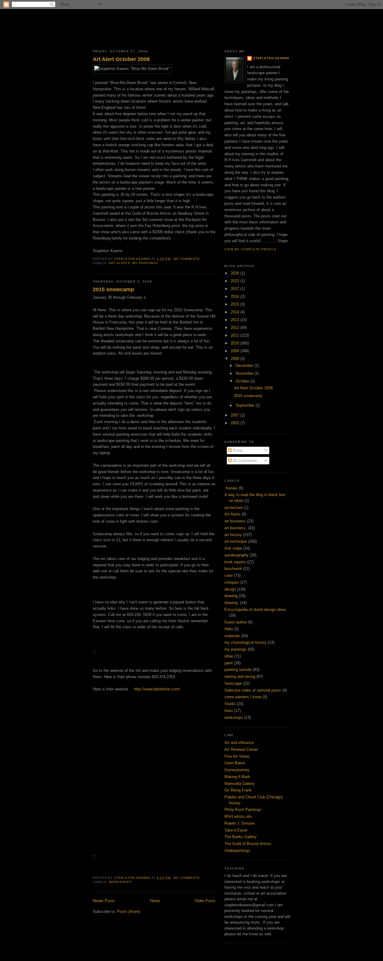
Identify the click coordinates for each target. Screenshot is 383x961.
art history (233, 535)
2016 (235, 296)
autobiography (236, 555)
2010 (235, 343)
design (230, 589)
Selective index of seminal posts (252, 690)
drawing (231, 596)
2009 (235, 351)
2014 (235, 312)
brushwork (233, 568)
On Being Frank (238, 790)
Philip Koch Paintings (243, 809)
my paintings (145, 263)
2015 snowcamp (113, 289)
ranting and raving (239, 676)
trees (228, 710)
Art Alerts (119, 263)
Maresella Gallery (239, 783)
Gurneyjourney (237, 770)
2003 (235, 423)
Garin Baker (234, 763)
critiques (231, 582)
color (228, 575)
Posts (237, 450)
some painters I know (243, 697)
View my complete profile (250, 249)
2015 (235, 304)
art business (235, 521)
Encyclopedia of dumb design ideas (255, 609)
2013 (235, 320)
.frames (231, 488)
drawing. (231, 602)
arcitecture (233, 507)
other (228, 656)
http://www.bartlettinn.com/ (156, 689)
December (244, 365)
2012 (235, 327)
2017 (235, 288)
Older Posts (205, 901)
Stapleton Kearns (271, 58)
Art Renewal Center (241, 749)
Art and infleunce (239, 742)
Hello (228, 629)
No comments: (188, 258)
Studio (229, 703)
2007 (235, 415)
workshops (120, 882)
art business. (235, 528)
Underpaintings (237, 850)
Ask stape (233, 548)
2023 (235, 281)
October (242, 381)
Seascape (233, 683)
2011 (235, 335)
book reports (235, 562)
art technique (235, 541)
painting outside (238, 669)
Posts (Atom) (128, 911)
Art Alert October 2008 (121, 59)
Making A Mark (237, 776)
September (245, 405)
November (244, 373)
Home (155, 901)
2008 (235, 358)
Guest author (235, 622)
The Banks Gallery (240, 837)
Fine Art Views (237, 756)
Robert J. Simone (239, 823)
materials (232, 636)
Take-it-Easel (235, 830)
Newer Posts (104, 901)
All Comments (244, 460)
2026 (235, 273)
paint (228, 663)
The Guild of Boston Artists (247, 843)
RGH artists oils (238, 816)
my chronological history (245, 642)
